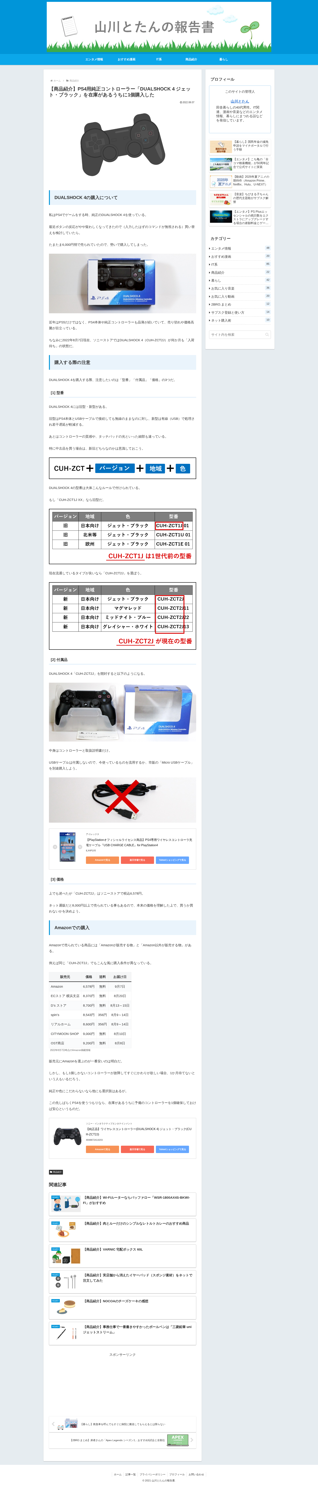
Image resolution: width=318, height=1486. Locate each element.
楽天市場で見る (137, 860)
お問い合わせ (196, 1474)
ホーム (118, 1474)
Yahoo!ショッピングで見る (172, 860)
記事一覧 (131, 1474)
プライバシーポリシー (152, 1474)
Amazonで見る (102, 860)
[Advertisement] (122, 1383)
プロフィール (177, 1474)
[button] (267, 334)
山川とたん (240, 101)
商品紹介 (57, 1172)
